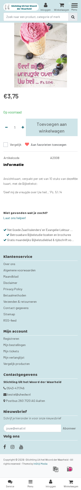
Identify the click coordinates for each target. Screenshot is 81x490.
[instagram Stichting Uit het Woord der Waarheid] (12, 446)
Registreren (11, 338)
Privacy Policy (12, 289)
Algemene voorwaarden (19, 270)
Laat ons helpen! (14, 218)
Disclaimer (10, 283)
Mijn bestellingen (14, 345)
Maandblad (10, 276)
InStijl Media (40, 463)
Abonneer (69, 428)
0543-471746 (15, 388)
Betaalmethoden (14, 295)
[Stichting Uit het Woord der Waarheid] (21, 7)
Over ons (9, 264)
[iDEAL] (71, 471)
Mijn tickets (11, 351)
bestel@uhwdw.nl (19, 394)
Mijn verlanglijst (14, 357)
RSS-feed (9, 320)
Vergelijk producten (16, 364)
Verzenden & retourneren (20, 301)
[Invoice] (57, 471)
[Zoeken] (73, 17)
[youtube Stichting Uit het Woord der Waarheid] (21, 446)
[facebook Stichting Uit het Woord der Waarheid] (4, 446)
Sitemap (9, 314)
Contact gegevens (16, 308)
